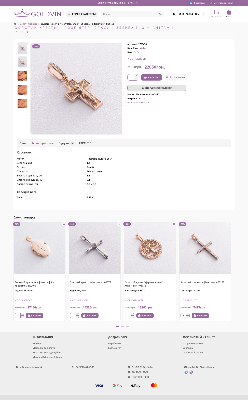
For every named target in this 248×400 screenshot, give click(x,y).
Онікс (143, 48)
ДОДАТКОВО (117, 337)
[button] (22, 43)
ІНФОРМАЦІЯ (43, 337)
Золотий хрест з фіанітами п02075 (90, 282)
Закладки (188, 347)
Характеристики (42, 143)
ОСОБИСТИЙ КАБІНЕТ (199, 337)
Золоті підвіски (28, 23)
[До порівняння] (63, 223)
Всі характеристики (138, 102)
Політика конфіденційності (48, 352)
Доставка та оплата (44, 347)
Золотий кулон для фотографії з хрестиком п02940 (34, 284)
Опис (22, 143)
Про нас (37, 343)
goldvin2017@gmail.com (201, 367)
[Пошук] (160, 14)
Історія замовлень (193, 343)
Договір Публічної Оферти (47, 356)
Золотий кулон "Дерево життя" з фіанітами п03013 (144, 284)
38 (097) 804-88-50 (85, 367)
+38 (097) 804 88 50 (188, 14)
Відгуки (66, 143)
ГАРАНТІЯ (85, 143)
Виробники (114, 343)
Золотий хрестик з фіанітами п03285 (202, 282)
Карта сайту (114, 347)
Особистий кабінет (193, 352)
